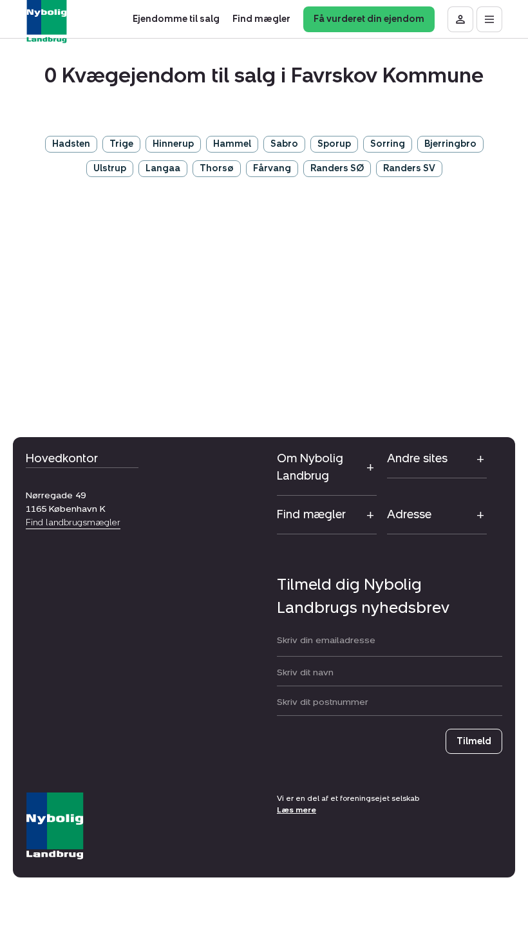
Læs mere (296, 809)
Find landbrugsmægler (73, 522)
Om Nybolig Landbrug (310, 467)
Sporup (334, 143)
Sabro (284, 143)
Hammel (232, 143)
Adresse (409, 514)
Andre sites (417, 458)
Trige (121, 143)
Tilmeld (474, 741)
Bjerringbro (450, 143)
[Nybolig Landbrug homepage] (55, 826)
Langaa (163, 168)
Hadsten (71, 143)
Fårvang (272, 168)
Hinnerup (173, 143)
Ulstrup (109, 168)
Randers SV (409, 168)
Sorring (387, 143)
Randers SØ (337, 168)
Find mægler (311, 514)
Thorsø (217, 168)
